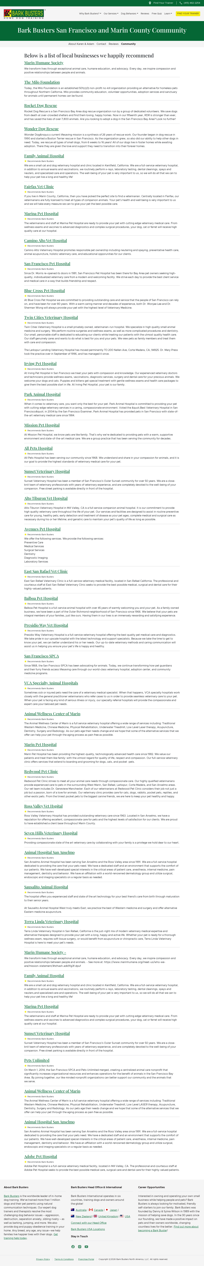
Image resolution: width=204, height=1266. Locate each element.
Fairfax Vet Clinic (39, 186)
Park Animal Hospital (42, 394)
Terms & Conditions (64, 1259)
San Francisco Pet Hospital (47, 263)
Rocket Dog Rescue (40, 105)
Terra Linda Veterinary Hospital (51, 921)
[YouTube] (86, 1246)
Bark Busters (11, 1196)
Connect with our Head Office (88, 1223)
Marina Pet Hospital (41, 213)
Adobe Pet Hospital (40, 1156)
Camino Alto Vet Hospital (45, 240)
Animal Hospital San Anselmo (49, 852)
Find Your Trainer (188, 14)
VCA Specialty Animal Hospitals (51, 682)
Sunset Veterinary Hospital (47, 471)
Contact (101, 44)
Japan (113, 1210)
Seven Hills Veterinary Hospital (50, 832)
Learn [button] (167, 14)
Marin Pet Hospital (40, 744)
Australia (81, 1210)
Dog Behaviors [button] (128, 14)
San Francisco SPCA (41, 655)
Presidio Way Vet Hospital (46, 625)
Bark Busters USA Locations (88, 1229)
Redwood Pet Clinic (41, 771)
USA (127, 1216)
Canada (98, 1210)
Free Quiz (157, 14)
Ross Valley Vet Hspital (43, 805)
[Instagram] (80, 1246)
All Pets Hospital (38, 448)
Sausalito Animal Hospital (46, 886)
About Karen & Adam (81, 44)
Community (128, 44)
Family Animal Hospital (44, 155)
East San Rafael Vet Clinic (46, 571)
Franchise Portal (86, 1259)
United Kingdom (108, 1216)
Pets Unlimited (36, 1060)
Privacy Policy (43, 1259)
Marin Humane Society (43, 62)
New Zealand (83, 1216)
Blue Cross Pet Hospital (44, 290)
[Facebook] (73, 1246)
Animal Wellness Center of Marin (52, 713)
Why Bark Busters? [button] (89, 14)
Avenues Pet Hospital (42, 528)
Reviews (145, 14)
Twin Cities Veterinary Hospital (51, 317)
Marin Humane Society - (45, 952)
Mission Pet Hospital (42, 424)
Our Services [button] (110, 14)
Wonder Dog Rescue (41, 128)
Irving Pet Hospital (40, 363)
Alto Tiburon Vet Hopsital (46, 498)
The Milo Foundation (42, 82)
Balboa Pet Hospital (41, 598)
